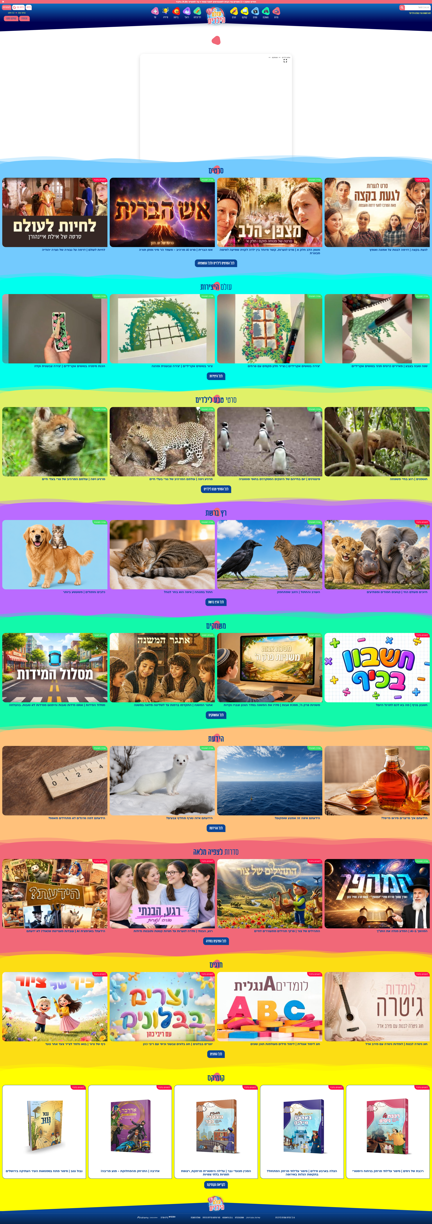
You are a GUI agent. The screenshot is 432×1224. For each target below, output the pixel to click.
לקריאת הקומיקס (216, 1185)
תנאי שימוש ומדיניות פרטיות (211, 1217)
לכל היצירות (216, 376)
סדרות (276, 17)
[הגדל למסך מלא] (285, 61)
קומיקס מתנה (11, 18)
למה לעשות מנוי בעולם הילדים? (420, 13)
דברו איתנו (11, 13)
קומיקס (244, 17)
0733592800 (239, 1217)
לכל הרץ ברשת (216, 602)
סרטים (255, 17)
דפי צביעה (197, 17)
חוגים (234, 17)
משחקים (266, 17)
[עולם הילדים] (215, 15)
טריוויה (165, 17)
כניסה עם (20, 7)
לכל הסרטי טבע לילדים (216, 489)
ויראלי (187, 17)
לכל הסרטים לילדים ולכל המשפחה (216, 263)
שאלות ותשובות (195, 1217)
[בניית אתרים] (172, 1217)
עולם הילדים (286, 58)
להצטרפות (6, 7)
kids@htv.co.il (227, 1217)
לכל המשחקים (216, 715)
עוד (155, 17)
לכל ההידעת (216, 828)
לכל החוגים (216, 1054)
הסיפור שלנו (22, 13)
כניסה (29, 7)
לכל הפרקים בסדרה (216, 941)
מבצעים (24, 18)
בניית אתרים (164, 1217)
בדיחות (176, 17)
